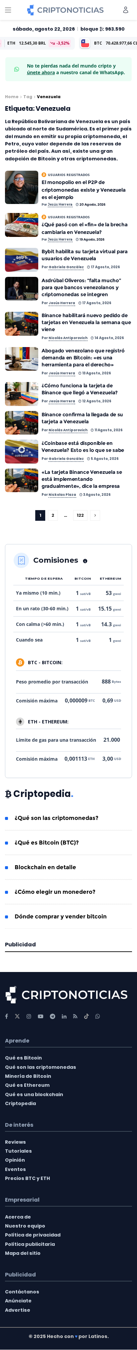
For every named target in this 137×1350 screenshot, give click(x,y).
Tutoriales (18, 1151)
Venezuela (49, 96)
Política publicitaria (30, 1244)
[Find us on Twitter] (17, 1016)
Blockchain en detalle (45, 867)
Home (12, 96)
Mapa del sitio (23, 1253)
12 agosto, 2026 (96, 401)
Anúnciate (18, 1300)
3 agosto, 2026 (96, 494)
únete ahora (41, 72)
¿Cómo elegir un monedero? (55, 891)
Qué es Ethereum (27, 1085)
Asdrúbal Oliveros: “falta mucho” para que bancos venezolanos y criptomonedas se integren (81, 287)
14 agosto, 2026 (109, 337)
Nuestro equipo (25, 1226)
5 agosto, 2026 (104, 458)
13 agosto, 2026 (96, 373)
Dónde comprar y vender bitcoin (61, 916)
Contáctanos (22, 1291)
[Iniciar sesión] (125, 9)
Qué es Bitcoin (23, 1058)
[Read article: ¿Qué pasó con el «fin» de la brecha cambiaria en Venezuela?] (21, 225)
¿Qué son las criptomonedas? (56, 818)
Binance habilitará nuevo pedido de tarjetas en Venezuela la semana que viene (86, 322)
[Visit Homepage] (65, 10)
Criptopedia (20, 1103)
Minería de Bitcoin (28, 1076)
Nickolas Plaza (62, 494)
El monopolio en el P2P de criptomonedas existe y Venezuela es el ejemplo (83, 189)
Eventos (15, 1169)
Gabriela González (66, 267)
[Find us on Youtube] (40, 1016)
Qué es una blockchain (34, 1094)
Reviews (15, 1142)
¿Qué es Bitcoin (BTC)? (47, 842)
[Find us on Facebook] (6, 1016)
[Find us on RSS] (75, 1016)
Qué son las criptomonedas (40, 1067)
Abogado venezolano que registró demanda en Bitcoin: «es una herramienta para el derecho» (83, 357)
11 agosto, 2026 (108, 430)
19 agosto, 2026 (91, 239)
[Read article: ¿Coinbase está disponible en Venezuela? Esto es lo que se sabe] (21, 452)
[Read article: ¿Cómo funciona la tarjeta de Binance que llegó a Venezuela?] (21, 394)
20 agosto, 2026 (92, 204)
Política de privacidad (33, 1235)
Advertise (17, 1310)
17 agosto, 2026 (105, 267)
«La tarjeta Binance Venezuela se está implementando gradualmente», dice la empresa (82, 479)
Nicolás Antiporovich (68, 337)
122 (80, 515)
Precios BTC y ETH (27, 1178)
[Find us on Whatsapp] (97, 1016)
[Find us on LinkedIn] (64, 1016)
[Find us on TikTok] (86, 1016)
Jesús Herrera (60, 204)
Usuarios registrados (69, 174)
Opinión (15, 1160)
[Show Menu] (8, 10)
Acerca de (18, 1217)
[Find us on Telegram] (52, 1016)
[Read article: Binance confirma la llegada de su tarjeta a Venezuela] (21, 423)
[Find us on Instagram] (29, 1016)
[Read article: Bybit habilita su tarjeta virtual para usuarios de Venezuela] (21, 260)
